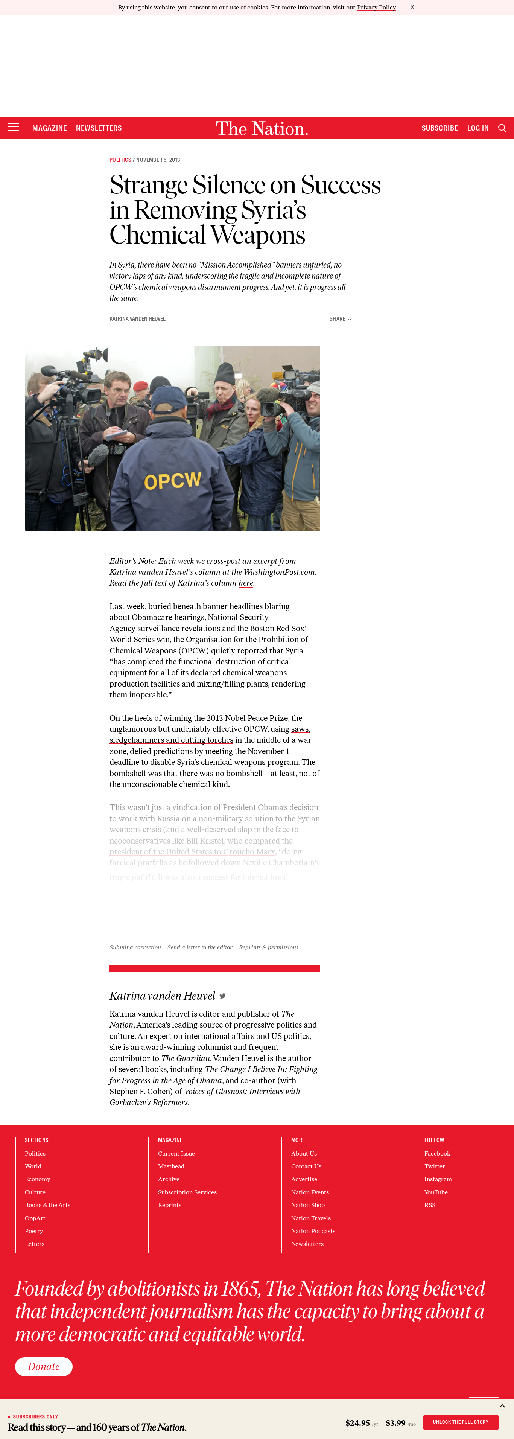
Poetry (34, 1231)
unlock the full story (461, 1422)
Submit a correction (135, 947)
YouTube (436, 1192)
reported (252, 650)
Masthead (171, 1166)
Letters (34, 1243)
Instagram (438, 1179)
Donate (44, 1366)
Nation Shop (308, 1205)
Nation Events (310, 1192)
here (246, 583)
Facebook (437, 1153)
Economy (37, 1179)
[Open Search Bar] (502, 128)
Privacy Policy (376, 7)
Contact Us (306, 1166)
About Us (304, 1153)
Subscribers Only (35, 1417)
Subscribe (440, 128)
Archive (168, 1179)
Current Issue (176, 1153)
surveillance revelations (178, 628)
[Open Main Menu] (13, 127)
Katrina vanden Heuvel (137, 319)
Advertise (304, 1179)
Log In (478, 128)
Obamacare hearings (168, 617)
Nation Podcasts (313, 1231)
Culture (35, 1192)
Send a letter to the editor (200, 947)
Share (337, 319)
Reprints (169, 1205)
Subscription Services (187, 1192)
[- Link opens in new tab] (222, 996)
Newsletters (99, 128)
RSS (429, 1205)
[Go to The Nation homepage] (262, 128)
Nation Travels (311, 1218)
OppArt (35, 1218)
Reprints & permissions (268, 947)
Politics (120, 160)
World (33, 1166)
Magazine (49, 128)
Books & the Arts (47, 1205)
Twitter (434, 1166)
